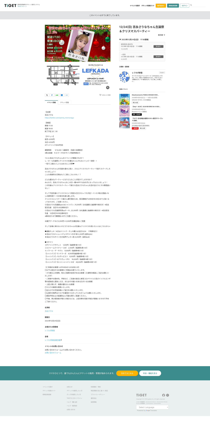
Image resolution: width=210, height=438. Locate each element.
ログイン (184, 5)
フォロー (162, 72)
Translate (153, 410)
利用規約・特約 (96, 387)
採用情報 (93, 402)
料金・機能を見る (150, 373)
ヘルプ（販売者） (72, 406)
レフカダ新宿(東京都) (53, 340)
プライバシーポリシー (98, 394)
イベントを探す (135, 5)
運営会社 (93, 398)
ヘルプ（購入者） (72, 402)
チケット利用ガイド (148, 5)
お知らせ (69, 387)
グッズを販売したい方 (74, 394)
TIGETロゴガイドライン (74, 398)
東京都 (160, 35)
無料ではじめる (127, 373)
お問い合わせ (71, 409)
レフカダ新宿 (50, 330)
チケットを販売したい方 (74, 390)
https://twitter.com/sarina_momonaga (59, 118)
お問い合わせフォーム (53, 353)
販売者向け (160, 5)
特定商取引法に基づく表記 (99, 390)
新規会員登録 (173, 5)
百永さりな (49, 311)
